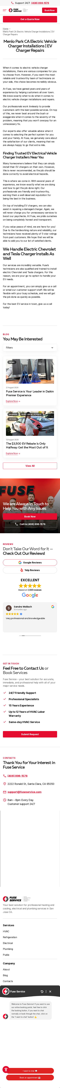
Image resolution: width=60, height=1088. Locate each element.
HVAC (6, 931)
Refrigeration (10, 937)
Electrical (8, 943)
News (12, 362)
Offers (12, 419)
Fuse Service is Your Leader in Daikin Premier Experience (30, 393)
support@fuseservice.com (25, 791)
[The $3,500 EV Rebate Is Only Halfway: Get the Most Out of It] (30, 423)
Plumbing (8, 948)
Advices (13, 414)
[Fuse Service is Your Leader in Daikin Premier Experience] (30, 371)
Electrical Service (31, 414)
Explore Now (12, 401)
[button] (49, 10)
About (6, 969)
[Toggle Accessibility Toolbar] (6, 1069)
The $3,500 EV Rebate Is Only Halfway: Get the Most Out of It (27, 445)
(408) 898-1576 (40, 2)
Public (6, 954)
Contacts (8, 981)
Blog (5, 975)
